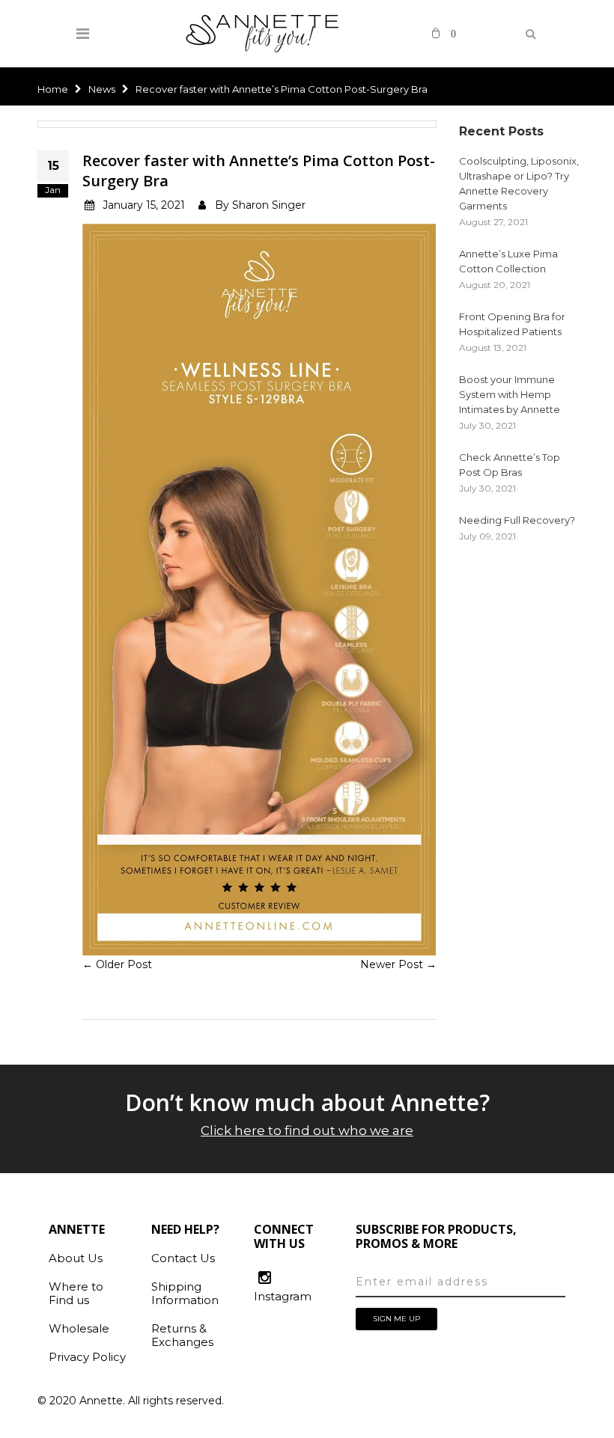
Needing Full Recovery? (517, 520)
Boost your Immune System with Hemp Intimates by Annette (509, 394)
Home (52, 89)
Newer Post (391, 964)
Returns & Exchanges (182, 1335)
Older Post (124, 964)
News (101, 89)
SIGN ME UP (396, 1319)
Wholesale (79, 1328)
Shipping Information (185, 1293)
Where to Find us (76, 1293)
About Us (76, 1258)
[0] (436, 31)
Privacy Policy (87, 1357)
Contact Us (183, 1258)
